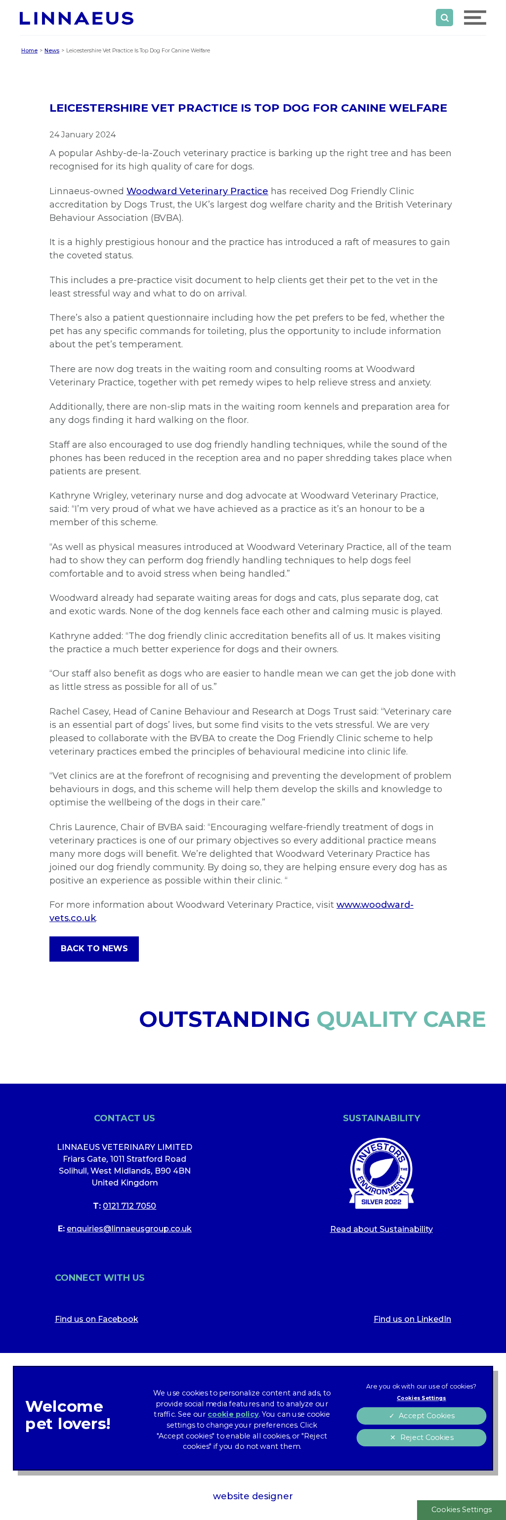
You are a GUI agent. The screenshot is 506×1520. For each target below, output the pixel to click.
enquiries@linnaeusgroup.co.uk (129, 1228)
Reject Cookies (426, 1438)
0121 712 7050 (129, 1206)
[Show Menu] (475, 17)
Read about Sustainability (381, 1229)
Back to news (94, 948)
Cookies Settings (461, 1509)
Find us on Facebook (96, 1319)
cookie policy (233, 1414)
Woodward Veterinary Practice (197, 191)
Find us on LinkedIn (412, 1319)
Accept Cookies (426, 1416)
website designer (253, 1496)
